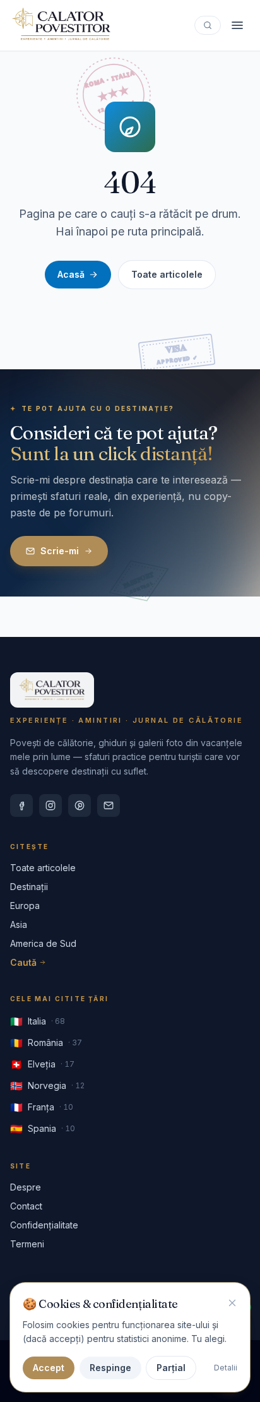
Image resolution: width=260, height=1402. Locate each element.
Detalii (225, 1367)
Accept (48, 1367)
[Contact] (108, 805)
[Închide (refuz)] (232, 1303)
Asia (18, 924)
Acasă (71, 274)
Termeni (27, 1244)
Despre (25, 1187)
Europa (25, 905)
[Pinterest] (79, 805)
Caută (23, 962)
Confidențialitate (44, 1225)
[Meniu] (237, 25)
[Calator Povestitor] (61, 25)
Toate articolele (167, 274)
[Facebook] (21, 805)
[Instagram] (50, 805)
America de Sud (43, 943)
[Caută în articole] (207, 25)
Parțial (171, 1367)
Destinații (29, 886)
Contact (26, 1206)
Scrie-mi (59, 550)
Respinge (110, 1367)
